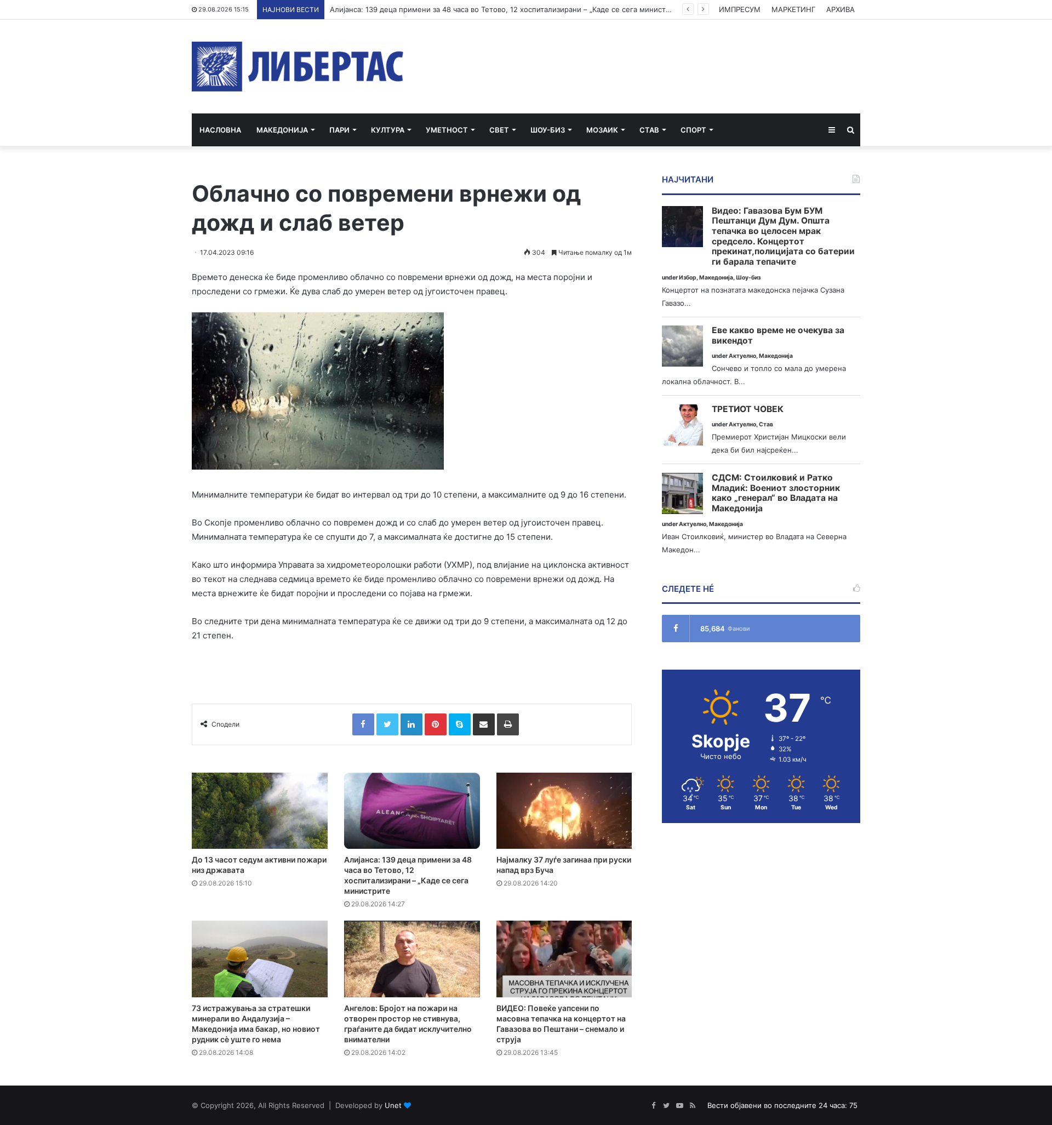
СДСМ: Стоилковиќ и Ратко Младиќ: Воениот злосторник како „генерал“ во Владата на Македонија (776, 493)
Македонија (282, 129)
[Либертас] (298, 67)
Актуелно (742, 355)
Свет (499, 129)
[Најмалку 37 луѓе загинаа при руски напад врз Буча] (564, 811)
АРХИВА (840, 9)
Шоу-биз (547, 129)
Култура (387, 129)
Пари (339, 129)
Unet (393, 1105)
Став (649, 129)
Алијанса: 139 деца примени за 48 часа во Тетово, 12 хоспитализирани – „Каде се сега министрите (506, 9)
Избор (687, 277)
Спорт (693, 129)
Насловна (220, 129)
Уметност (447, 129)
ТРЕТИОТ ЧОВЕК (748, 409)
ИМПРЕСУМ (740, 9)
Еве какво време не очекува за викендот (778, 335)
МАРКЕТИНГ (793, 9)
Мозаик (602, 129)
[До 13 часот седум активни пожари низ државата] (260, 811)
